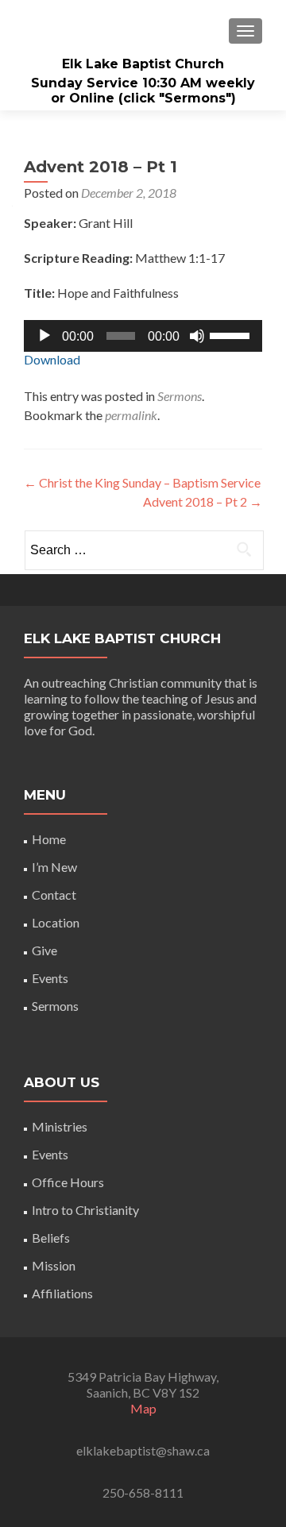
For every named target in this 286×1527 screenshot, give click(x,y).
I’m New (54, 866)
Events (50, 977)
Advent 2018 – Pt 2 (202, 501)
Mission (53, 1265)
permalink (131, 414)
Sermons (179, 395)
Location (55, 922)
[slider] (232, 334)
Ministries (59, 1126)
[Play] (44, 336)
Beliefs (51, 1237)
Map (143, 1408)
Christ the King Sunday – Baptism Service (142, 482)
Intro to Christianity (85, 1209)
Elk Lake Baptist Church (143, 63)
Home (49, 838)
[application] (143, 336)
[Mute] (197, 336)
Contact (54, 894)
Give (44, 950)
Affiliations (62, 1293)
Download (52, 359)
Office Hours (68, 1182)
